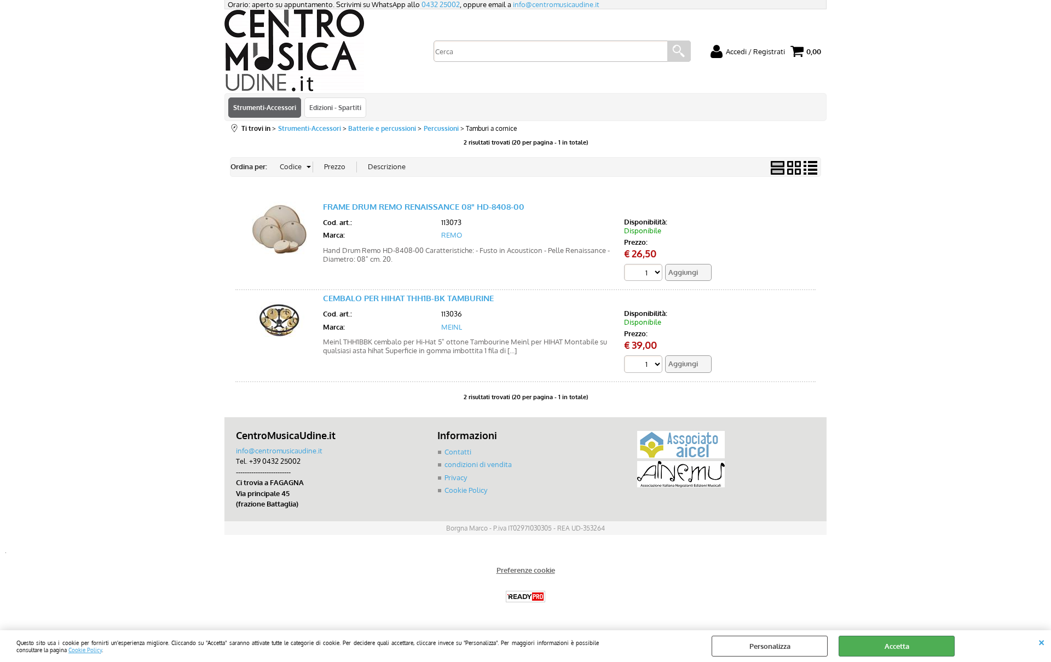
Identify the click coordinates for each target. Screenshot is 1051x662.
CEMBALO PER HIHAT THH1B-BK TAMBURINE (408, 298)
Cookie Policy (85, 649)
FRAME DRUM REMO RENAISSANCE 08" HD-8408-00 (423, 207)
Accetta (897, 646)
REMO (451, 235)
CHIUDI (1041, 641)
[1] (644, 365)
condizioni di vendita (478, 464)
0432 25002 (440, 4)
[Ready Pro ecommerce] (525, 596)
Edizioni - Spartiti (335, 107)
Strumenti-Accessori (264, 107)
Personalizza (769, 646)
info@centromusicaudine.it (556, 4)
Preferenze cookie (525, 570)
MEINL (451, 327)
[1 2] (644, 274)
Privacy (455, 477)
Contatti (457, 451)
